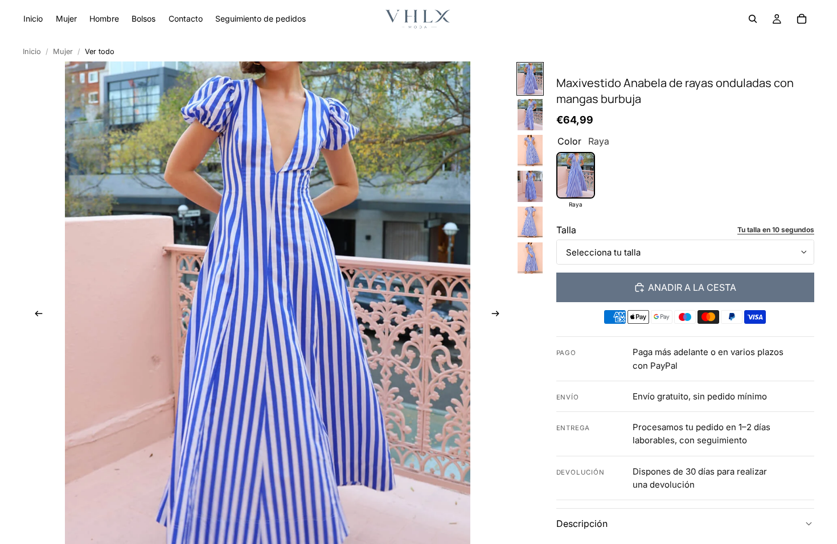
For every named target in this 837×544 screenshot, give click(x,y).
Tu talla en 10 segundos (775, 229)
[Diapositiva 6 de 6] (530, 258)
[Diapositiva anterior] (35, 314)
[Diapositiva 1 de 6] (530, 78)
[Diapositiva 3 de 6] (530, 150)
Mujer (63, 51)
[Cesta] (801, 18)
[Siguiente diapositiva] (498, 314)
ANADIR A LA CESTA (692, 287)
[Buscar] (752, 18)
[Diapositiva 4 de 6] (530, 186)
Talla (566, 230)
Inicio (32, 51)
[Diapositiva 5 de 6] (530, 222)
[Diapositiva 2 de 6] (530, 114)
